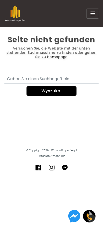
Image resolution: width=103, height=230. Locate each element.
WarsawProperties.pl (64, 150)
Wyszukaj (52, 91)
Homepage (57, 56)
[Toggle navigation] (92, 14)
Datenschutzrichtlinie (51, 156)
